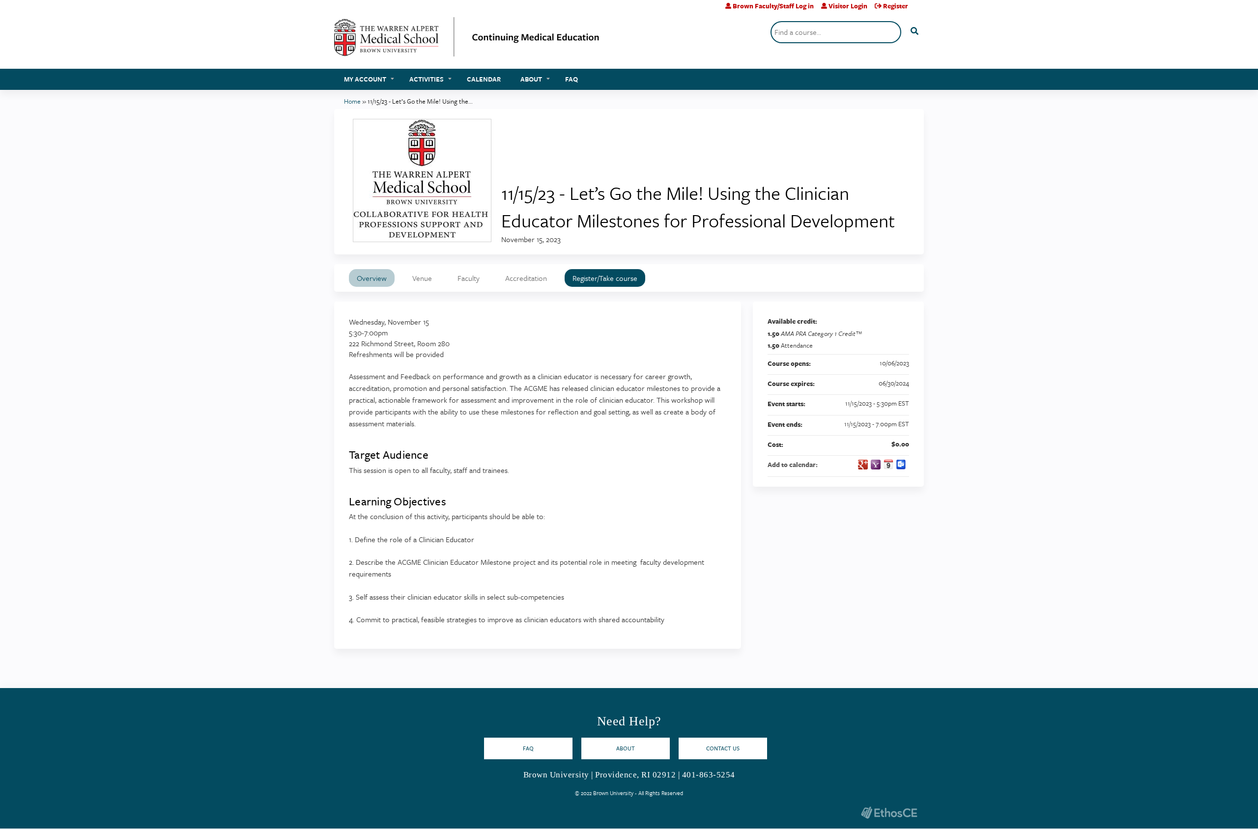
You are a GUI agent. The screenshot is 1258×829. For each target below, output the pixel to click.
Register (895, 5)
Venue (422, 278)
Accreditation (526, 278)
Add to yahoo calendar (876, 465)
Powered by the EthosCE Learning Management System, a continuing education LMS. (889, 812)
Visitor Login (848, 5)
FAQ (571, 79)
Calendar (484, 79)
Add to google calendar (863, 465)
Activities (426, 79)
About (531, 79)
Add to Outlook (901, 465)
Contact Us (723, 748)
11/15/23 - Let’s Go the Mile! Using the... (420, 101)
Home (352, 101)
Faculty (468, 278)
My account (365, 79)
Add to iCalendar (888, 464)
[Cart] (919, 9)
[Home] (467, 40)
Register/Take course (604, 278)
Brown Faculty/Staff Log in (773, 5)
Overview (372, 278)
